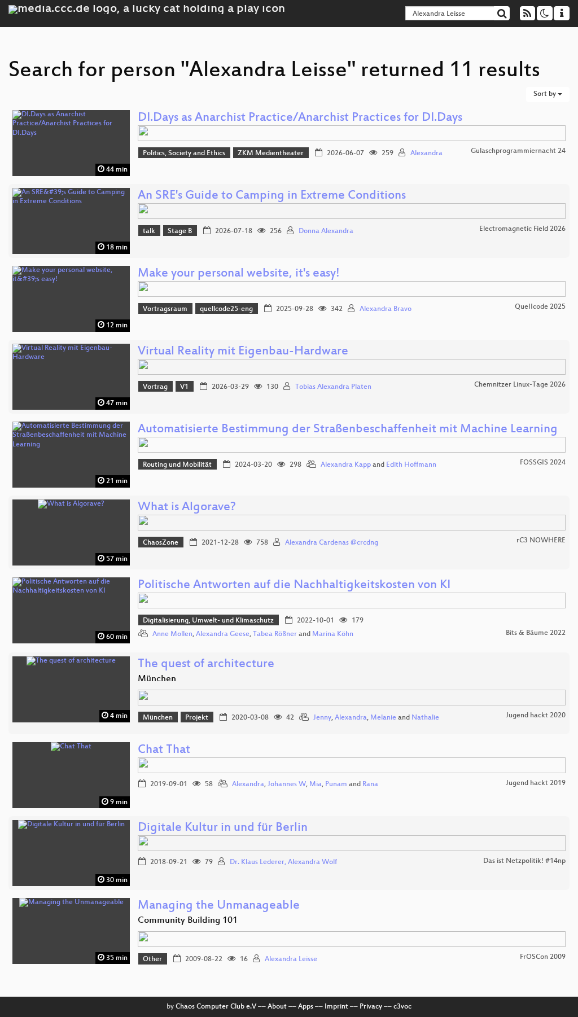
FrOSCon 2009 (543, 957)
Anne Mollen (172, 634)
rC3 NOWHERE (541, 541)
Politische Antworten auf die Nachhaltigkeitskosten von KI (294, 585)
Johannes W (287, 784)
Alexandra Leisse (291, 959)
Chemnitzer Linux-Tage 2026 (520, 385)
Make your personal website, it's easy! (239, 274)
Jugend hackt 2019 (536, 783)
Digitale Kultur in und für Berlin (223, 828)
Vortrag (155, 387)
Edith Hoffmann (411, 465)
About (277, 1007)
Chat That (164, 750)
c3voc (402, 1007)
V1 (184, 387)
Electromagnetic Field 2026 (522, 229)
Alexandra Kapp (346, 465)
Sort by (545, 94)
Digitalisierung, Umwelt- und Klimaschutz (208, 621)
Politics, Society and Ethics (184, 153)
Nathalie (425, 718)
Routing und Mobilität (177, 465)
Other (152, 959)
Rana (370, 784)
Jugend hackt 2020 (536, 716)
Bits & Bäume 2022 (536, 633)
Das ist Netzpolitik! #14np (524, 861)
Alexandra (426, 153)
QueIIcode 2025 (540, 307)
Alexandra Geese (222, 634)
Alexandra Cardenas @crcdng (331, 543)
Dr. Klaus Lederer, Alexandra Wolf (283, 862)
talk (149, 231)
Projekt (196, 718)
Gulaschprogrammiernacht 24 (518, 151)
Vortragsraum (165, 309)
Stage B (180, 231)
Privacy (371, 1007)
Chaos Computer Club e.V (216, 1007)
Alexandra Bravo (385, 309)
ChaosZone (160, 543)
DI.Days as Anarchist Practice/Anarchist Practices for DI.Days (300, 118)
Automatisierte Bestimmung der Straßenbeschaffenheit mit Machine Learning (348, 430)
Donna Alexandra (326, 231)
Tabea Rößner (275, 634)
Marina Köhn (332, 634)
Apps (305, 1007)
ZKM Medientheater (271, 153)
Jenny (322, 718)
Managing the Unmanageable (219, 906)
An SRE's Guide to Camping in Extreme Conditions (272, 196)
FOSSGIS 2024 (543, 463)
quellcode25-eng (226, 309)
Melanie (383, 718)
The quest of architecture (206, 664)
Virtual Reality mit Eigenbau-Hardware (243, 352)
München (158, 718)
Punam (336, 784)
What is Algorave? (187, 508)
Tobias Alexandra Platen (333, 387)
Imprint (336, 1007)
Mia (315, 784)
